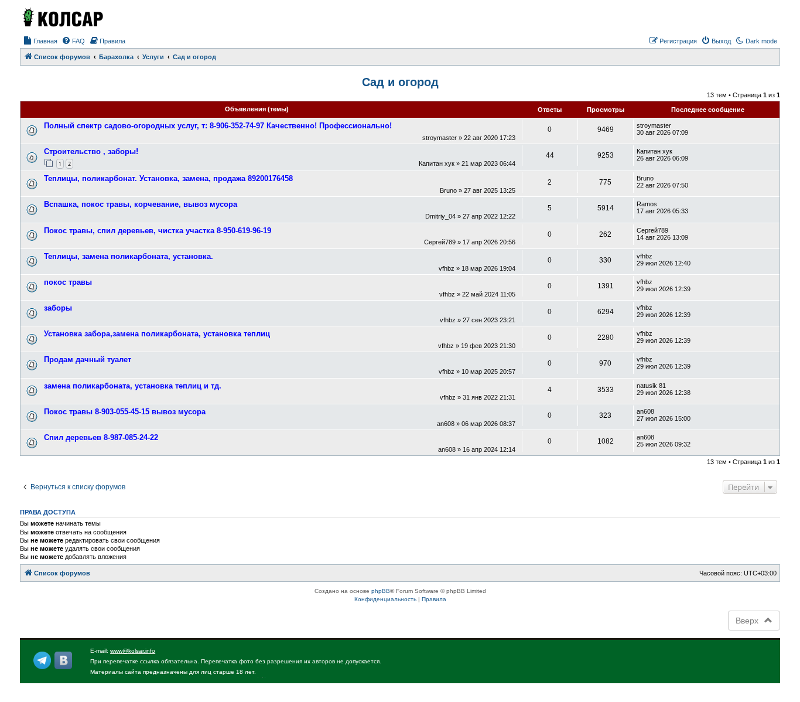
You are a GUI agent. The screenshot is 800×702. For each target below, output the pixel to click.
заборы (58, 308)
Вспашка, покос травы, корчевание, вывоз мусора (140, 204)
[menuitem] (40, 41)
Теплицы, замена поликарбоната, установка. (128, 256)
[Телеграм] (42, 660)
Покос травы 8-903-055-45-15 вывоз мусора (125, 411)
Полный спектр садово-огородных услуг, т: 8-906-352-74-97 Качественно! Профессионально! (218, 125)
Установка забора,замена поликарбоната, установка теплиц (157, 333)
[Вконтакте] (63, 660)
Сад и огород (400, 82)
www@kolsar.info (132, 651)
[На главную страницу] (62, 17)
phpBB (380, 591)
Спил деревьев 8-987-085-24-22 (101, 437)
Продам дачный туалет (87, 359)
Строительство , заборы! (91, 151)
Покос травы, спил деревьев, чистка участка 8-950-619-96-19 (157, 230)
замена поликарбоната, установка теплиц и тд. (132, 385)
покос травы (68, 282)
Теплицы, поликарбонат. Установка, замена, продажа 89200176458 (168, 178)
